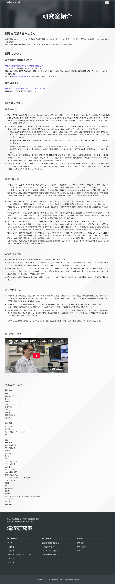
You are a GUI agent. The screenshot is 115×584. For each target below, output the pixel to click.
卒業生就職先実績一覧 (50, 554)
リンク (79, 551)
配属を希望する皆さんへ (51, 543)
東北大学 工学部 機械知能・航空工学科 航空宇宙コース (25, 88)
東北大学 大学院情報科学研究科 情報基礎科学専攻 (24, 66)
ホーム (9, 543)
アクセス (80, 543)
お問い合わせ (82, 547)
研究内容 (10, 547)
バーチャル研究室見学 (50, 551)
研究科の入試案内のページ (22, 76)
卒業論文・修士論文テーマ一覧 (19, 554)
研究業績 (10, 551)
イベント (10, 558)
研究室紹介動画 (48, 547)
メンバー (10, 562)
